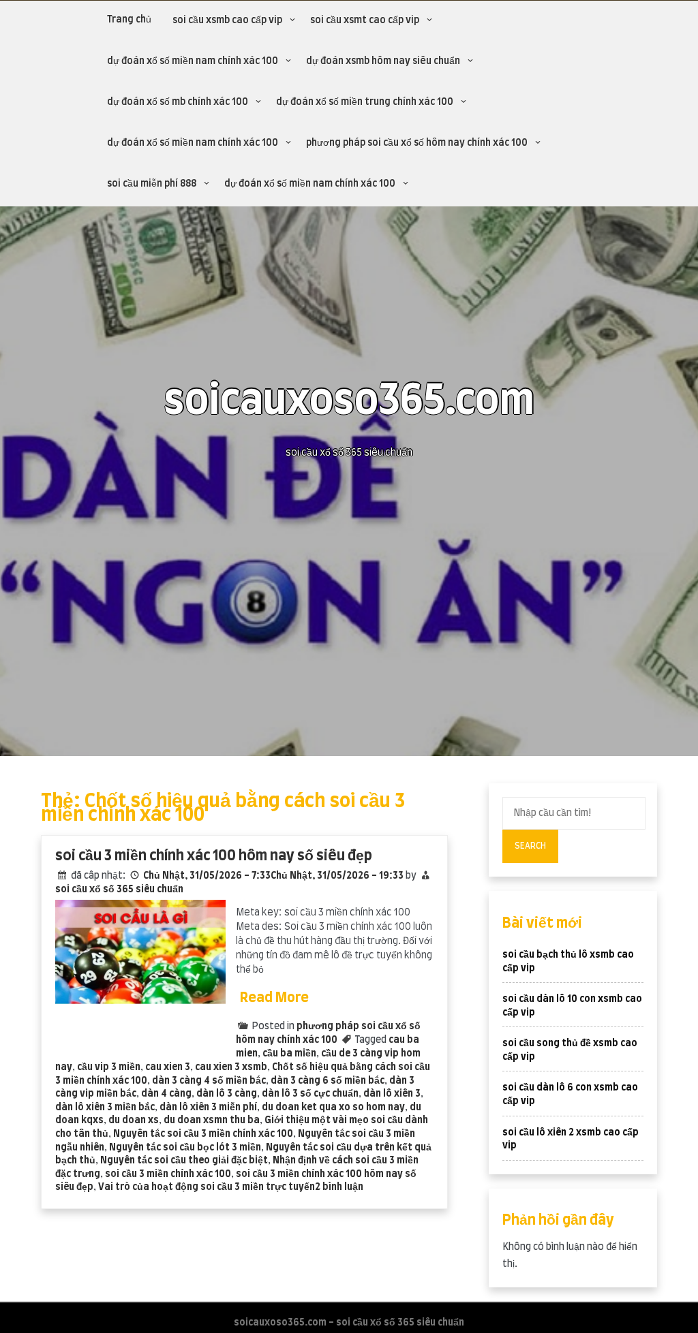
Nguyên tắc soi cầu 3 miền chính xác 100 (203, 1134)
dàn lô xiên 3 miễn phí (208, 1107)
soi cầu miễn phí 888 (151, 184)
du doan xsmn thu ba (212, 1120)
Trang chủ (129, 20)
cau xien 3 (167, 1067)
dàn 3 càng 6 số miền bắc (327, 1081)
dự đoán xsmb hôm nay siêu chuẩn (383, 61)
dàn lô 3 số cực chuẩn (310, 1094)
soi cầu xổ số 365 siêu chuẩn (119, 889)
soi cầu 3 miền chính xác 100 (168, 1174)
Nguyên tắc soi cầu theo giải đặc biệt (184, 1160)
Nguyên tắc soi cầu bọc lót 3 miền (185, 1147)
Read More (274, 998)
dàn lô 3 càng (226, 1094)
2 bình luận (339, 1187)
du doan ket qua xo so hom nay (333, 1107)
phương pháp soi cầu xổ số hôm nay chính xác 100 (417, 143)
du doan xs (133, 1120)
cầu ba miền (289, 1053)
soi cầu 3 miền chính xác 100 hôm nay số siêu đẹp (213, 856)
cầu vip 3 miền (108, 1067)
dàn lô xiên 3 (392, 1094)
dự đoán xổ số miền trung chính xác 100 (364, 102)
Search (530, 846)
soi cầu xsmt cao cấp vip (364, 20)
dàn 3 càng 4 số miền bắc (209, 1081)
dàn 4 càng (166, 1094)
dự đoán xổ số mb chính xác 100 (177, 102)
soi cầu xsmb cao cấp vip (227, 20)
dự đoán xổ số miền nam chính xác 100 (192, 61)
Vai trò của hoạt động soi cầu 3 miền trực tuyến (206, 1187)
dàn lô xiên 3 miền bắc (105, 1107)
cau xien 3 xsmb (231, 1067)
